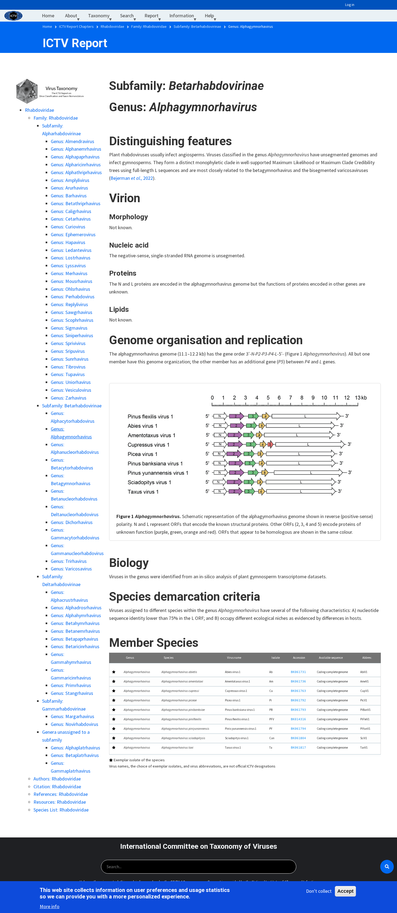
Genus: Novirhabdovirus (74, 724)
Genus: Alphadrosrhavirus (76, 607)
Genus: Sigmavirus (69, 328)
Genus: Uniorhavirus (71, 382)
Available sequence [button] (331, 658)
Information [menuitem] (184, 16)
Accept (345, 891)
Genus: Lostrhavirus (70, 258)
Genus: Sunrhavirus (70, 359)
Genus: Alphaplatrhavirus (75, 748)
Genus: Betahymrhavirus (75, 623)
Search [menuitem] (129, 16)
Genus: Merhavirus (69, 273)
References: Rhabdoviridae (60, 794)
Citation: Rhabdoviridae (57, 786)
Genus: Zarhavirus (68, 398)
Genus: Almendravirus (72, 141)
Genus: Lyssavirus (68, 265)
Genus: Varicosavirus (71, 569)
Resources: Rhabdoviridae (59, 802)
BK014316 (298, 719)
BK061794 (298, 729)
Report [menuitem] (154, 16)
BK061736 (298, 681)
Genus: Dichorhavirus (72, 522)
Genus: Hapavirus (68, 242)
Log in (349, 4)
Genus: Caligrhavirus (71, 211)
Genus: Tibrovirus (68, 367)
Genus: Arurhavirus (69, 188)
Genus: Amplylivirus (70, 180)
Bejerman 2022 (131, 178)
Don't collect (319, 891)
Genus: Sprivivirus (68, 343)
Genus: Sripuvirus (68, 351)
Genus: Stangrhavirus (72, 693)
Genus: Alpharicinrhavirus (76, 164)
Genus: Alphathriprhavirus (76, 172)
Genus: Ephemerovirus (73, 234)
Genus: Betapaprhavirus (74, 639)
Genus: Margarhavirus (72, 716)
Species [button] (168, 658)
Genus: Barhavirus (69, 195)
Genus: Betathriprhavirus (75, 203)
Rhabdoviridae (39, 110)
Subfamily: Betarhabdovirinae (72, 406)
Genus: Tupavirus (68, 374)
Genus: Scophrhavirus (72, 320)
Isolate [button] (275, 658)
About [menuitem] (74, 16)
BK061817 (298, 747)
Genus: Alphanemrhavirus (76, 149)
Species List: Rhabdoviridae (61, 810)
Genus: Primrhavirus (71, 685)
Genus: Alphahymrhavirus (76, 615)
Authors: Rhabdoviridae (57, 779)
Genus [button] (130, 658)
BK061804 (298, 738)
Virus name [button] (234, 658)
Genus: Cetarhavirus (71, 219)
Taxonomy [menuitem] (101, 16)
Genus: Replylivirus (69, 304)
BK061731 (298, 672)
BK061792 (298, 700)
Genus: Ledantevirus (71, 250)
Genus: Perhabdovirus (73, 296)
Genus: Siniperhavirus (72, 335)
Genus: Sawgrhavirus (71, 312)
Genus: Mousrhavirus (71, 281)
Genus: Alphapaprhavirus (75, 157)
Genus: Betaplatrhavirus (75, 755)
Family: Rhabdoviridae (55, 118)
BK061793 (298, 710)
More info (49, 906)
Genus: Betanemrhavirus (75, 631)
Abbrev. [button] (367, 658)
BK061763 (298, 691)
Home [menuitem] (48, 15)
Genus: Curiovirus (68, 227)
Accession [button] (299, 658)
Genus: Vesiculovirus (71, 390)
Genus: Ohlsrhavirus (70, 289)
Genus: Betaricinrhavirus (75, 646)
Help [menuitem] (212, 16)
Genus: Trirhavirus (69, 561)
